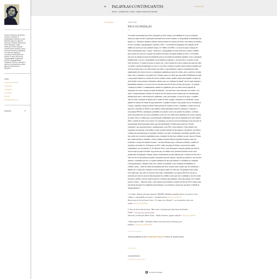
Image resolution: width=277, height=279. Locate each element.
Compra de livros (126, 12)
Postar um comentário (137, 259)
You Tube (7, 93)
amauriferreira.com (11, 100)
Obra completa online (146, 12)
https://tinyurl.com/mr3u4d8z (145, 212)
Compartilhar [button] (109, 22)
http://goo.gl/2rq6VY (175, 197)
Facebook (8, 86)
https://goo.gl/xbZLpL (140, 203)
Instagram (8, 89)
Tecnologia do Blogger (156, 272)
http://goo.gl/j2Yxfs (189, 215)
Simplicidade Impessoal (156, 236)
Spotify (7, 96)
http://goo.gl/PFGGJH (144, 224)
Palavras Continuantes (137, 6)
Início (114, 12)
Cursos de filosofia (11, 82)
